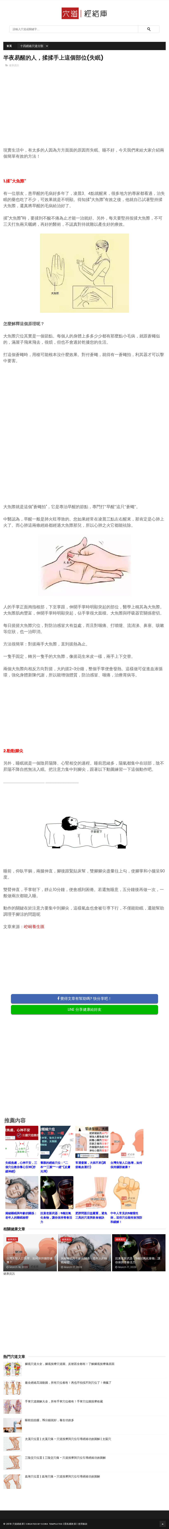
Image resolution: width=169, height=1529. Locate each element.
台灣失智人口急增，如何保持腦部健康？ (29, 1260)
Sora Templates (51, 1523)
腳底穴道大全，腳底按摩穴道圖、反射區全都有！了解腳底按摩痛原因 (69, 1364)
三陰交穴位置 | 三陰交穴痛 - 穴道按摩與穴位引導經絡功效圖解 (65, 1458)
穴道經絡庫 (18, 1523)
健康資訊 (14, 65)
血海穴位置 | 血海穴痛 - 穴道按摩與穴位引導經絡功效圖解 (62, 1476)
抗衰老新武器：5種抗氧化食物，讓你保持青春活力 (137, 1260)
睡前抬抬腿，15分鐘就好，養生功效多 (49, 1420)
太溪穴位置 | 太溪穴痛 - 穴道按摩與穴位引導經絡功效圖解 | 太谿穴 (68, 1439)
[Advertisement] (85, 114)
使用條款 (82, 1523)
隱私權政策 (70, 1523)
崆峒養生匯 (34, 927)
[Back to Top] (163, 1524)
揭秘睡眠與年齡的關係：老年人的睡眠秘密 (84, 1260)
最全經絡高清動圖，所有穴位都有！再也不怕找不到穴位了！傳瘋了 (68, 1383)
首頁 (9, 46)
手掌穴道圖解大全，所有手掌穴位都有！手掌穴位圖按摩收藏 (64, 1401)
